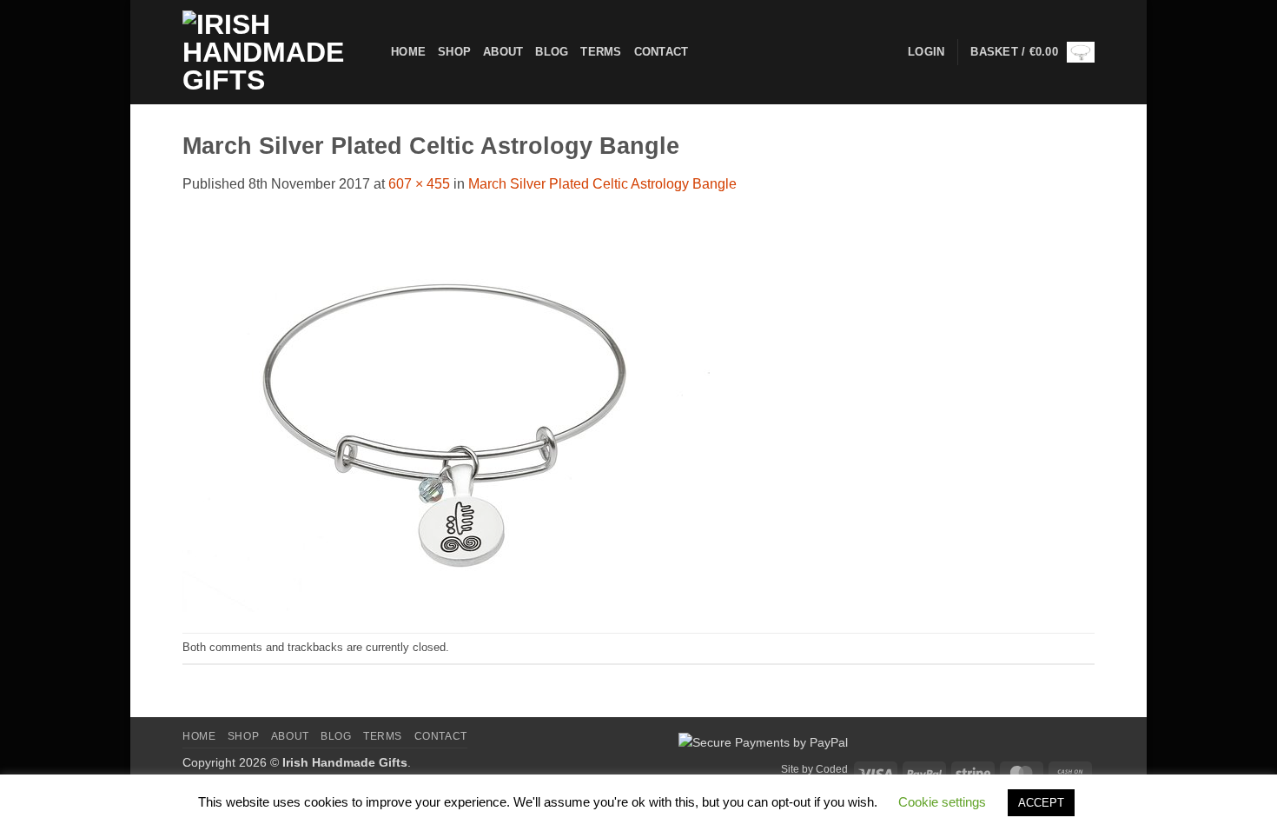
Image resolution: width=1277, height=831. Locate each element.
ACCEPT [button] (1041, 802)
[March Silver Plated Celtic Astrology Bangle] (446, 412)
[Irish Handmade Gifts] (273, 52)
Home (408, 51)
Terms (600, 51)
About (503, 51)
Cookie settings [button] (942, 801)
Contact (661, 51)
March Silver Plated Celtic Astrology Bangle (602, 183)
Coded (832, 769)
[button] (1032, 52)
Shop (454, 51)
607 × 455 (419, 183)
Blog (551, 51)
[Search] (706, 52)
